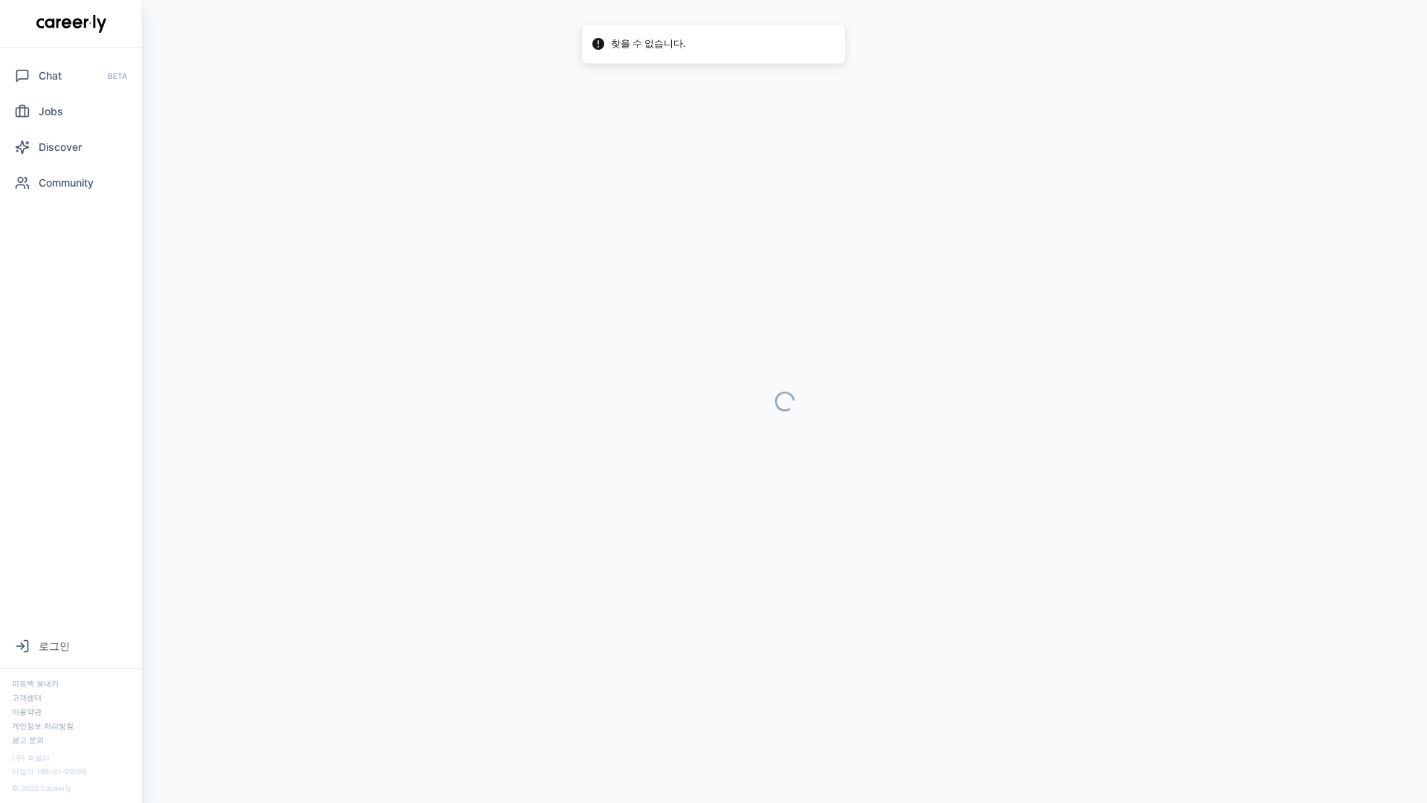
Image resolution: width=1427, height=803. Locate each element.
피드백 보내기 (35, 683)
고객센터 (27, 697)
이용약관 (27, 711)
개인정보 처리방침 (43, 725)
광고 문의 (28, 739)
